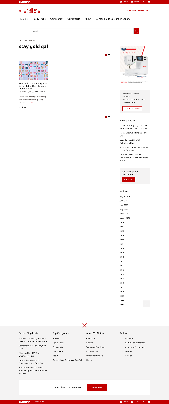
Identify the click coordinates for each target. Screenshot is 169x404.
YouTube (128, 355)
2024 (122, 231)
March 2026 (125, 218)
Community (56, 19)
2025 (122, 226)
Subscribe (128, 179)
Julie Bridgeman (39, 92)
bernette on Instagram (135, 347)
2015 (122, 270)
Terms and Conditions (95, 347)
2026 (122, 222)
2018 (122, 257)
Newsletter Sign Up (94, 355)
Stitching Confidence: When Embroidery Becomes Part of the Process (134, 157)
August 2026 (125, 196)
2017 (122, 261)
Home (21, 40)
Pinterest (129, 351)
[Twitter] (25, 107)
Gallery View (106, 55)
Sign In (89, 360)
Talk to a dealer (132, 108)
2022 (122, 239)
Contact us (91, 338)
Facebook (129, 338)
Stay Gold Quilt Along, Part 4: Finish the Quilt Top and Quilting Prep (33, 86)
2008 (122, 300)
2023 (122, 235)
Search (136, 31)
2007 (122, 304)
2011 (122, 287)
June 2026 (124, 205)
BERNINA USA (92, 351)
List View (109, 55)
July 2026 (123, 200)
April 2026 (124, 213)
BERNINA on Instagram (135, 342)
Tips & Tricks (39, 19)
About (88, 19)
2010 (122, 291)
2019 (122, 252)
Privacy (89, 342)
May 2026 (124, 209)
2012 (122, 283)
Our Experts (73, 19)
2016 (122, 265)
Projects (23, 19)
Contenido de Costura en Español (113, 19)
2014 (122, 274)
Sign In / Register (137, 10)
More (31, 102)
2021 (122, 244)
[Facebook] (19, 107)
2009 (122, 296)
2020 (122, 248)
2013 (122, 278)
